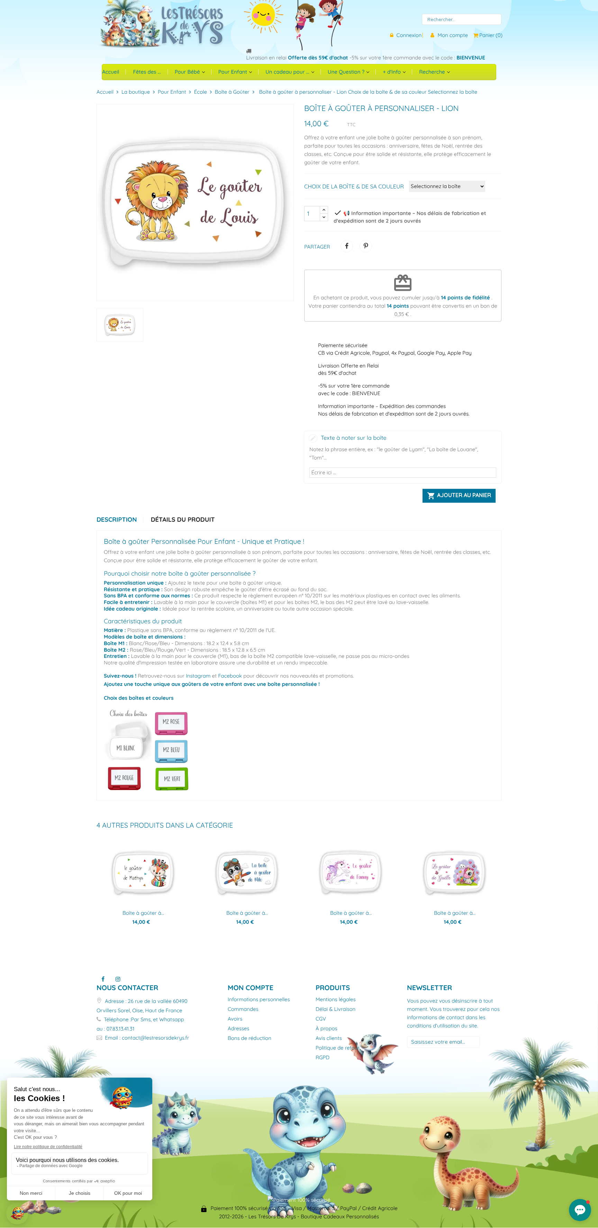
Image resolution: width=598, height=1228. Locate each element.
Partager (347, 246)
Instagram (198, 675)
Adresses (238, 1029)
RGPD (322, 1058)
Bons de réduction (249, 1038)
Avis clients (329, 1038)
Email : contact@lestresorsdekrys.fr (146, 1037)
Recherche (432, 71)
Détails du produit (183, 520)
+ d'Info (392, 71)
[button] (580, 1210)
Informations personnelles (259, 1000)
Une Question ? (347, 71)
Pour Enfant (233, 71)
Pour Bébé (188, 71)
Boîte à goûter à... (143, 913)
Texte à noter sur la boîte (354, 437)
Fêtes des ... (147, 71)
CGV (321, 1019)
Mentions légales (336, 1000)
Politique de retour (338, 1048)
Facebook (230, 675)
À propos (326, 1029)
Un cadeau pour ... (288, 71)
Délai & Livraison (335, 1009)
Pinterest (366, 246)
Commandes (243, 1009)
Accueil (110, 71)
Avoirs (235, 1019)
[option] (120, 325)
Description (117, 520)
